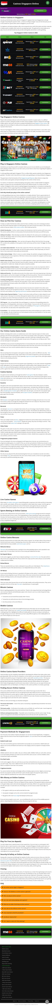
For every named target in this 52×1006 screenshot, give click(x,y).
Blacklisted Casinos (6, 951)
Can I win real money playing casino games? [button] (15, 900)
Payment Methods (6, 955)
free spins (19, 584)
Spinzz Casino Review (20, 43)
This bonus (3, 549)
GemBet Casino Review (20, 95)
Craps (48, 365)
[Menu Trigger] (47, 2)
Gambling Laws (5, 961)
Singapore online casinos (41, 123)
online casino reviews (19, 227)
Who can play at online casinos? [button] (12, 896)
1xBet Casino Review (6, 988)
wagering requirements (21, 291)
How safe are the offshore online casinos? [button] (15, 908)
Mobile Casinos (5, 948)
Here (30, 736)
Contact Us (37, 1001)
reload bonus (46, 566)
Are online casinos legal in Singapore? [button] (14, 887)
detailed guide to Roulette (10, 390)
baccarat (10, 409)
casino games (30, 375)
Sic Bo (4, 367)
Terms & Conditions (22, 1001)
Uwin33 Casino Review (19, 723)
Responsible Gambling (7, 963)
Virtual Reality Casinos (7, 953)
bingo (1, 378)
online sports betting (31, 513)
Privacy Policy (30, 1001)
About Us (15, 1001)
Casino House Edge (6, 959)
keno (9, 455)
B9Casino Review (19, 111)
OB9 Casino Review (20, 50)
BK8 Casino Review (20, 58)
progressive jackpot (30, 356)
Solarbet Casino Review (7, 993)
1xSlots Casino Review (7, 969)
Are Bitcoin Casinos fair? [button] (10, 917)
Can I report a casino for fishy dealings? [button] (14, 921)
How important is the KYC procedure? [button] (14, 913)
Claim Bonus (40, 10)
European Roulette (27, 392)
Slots (49, 353)
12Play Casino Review (19, 103)
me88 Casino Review (20, 65)
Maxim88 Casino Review (19, 81)
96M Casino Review (20, 73)
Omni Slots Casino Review (7, 990)
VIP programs (37, 305)
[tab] (26, 887)
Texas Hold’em (17, 421)
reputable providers (38, 678)
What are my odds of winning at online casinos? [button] (16, 904)
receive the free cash (35, 557)
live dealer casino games (13, 502)
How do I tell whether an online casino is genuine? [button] (17, 891)
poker (16, 419)
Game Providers (5, 957)
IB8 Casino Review (19, 213)
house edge (16, 795)
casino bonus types (21, 544)
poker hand (14, 423)
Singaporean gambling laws (28, 178)
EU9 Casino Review (20, 529)
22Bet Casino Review (20, 88)
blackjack (5, 400)
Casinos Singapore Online (25, 1004)
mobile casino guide (21, 610)
